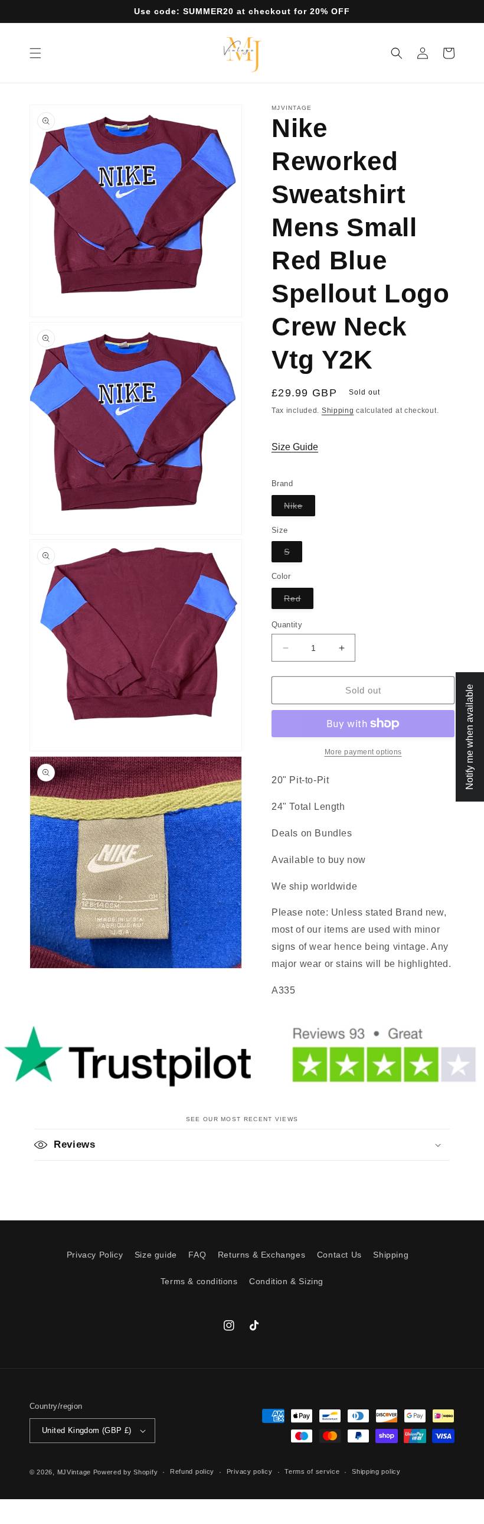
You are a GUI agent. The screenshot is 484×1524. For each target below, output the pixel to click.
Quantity (287, 624)
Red (298, 601)
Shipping (338, 410)
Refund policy (192, 1471)
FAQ (197, 1254)
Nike (299, 508)
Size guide (156, 1254)
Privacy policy (250, 1471)
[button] (35, 53)
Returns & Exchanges (261, 1254)
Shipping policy (376, 1471)
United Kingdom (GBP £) (87, 1430)
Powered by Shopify (125, 1472)
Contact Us (339, 1254)
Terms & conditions (199, 1281)
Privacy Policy (95, 1254)
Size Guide (295, 447)
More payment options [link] (363, 752)
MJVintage (74, 1472)
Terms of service (311, 1471)
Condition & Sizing (286, 1281)
